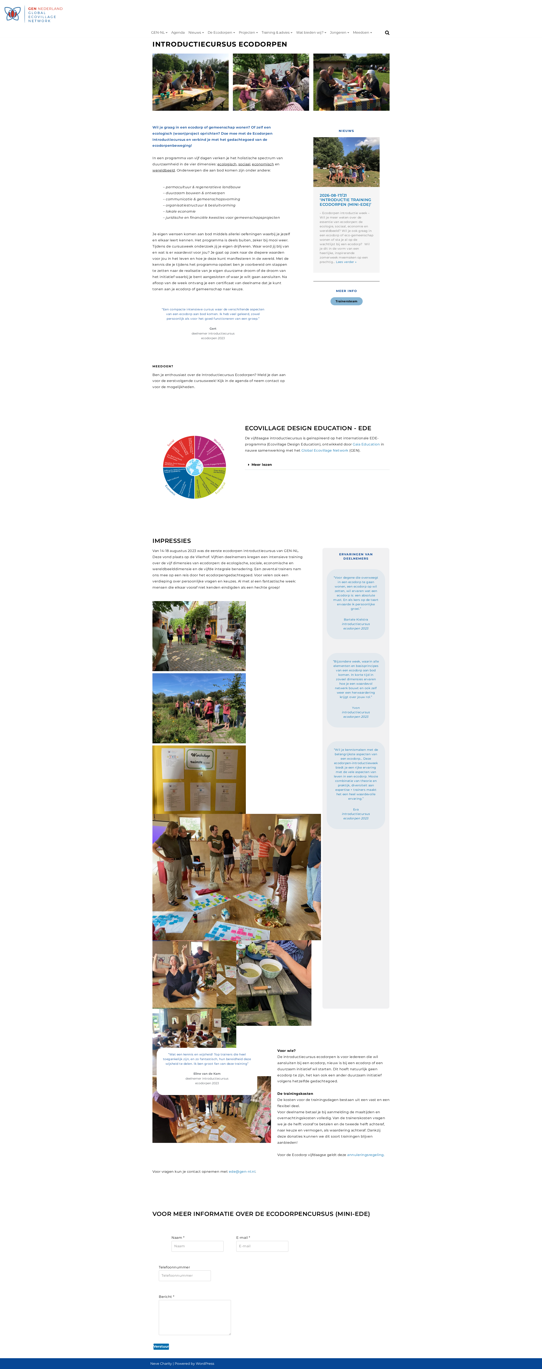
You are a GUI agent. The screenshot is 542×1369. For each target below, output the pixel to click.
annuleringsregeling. (365, 1155)
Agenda (178, 32)
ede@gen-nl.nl (242, 1172)
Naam (177, 1238)
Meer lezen (262, 465)
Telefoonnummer (174, 1267)
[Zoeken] (387, 32)
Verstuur (161, 1346)
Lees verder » (346, 262)
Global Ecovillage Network (324, 450)
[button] (166, 32)
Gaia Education (366, 444)
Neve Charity (161, 1364)
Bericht (166, 1297)
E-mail (243, 1238)
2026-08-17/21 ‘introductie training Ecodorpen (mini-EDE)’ (345, 200)
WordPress (205, 1364)
